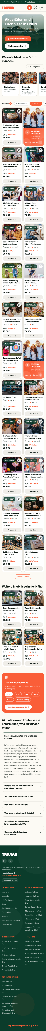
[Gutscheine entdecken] (29, 7)
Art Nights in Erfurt (9, 970)
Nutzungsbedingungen (11, 920)
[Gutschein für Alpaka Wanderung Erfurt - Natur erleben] (19, 266)
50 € (18, 694)
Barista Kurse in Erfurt (33, 907)
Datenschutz (7, 912)
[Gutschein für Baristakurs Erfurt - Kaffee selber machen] (41, 499)
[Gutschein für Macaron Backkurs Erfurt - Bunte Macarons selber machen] (41, 266)
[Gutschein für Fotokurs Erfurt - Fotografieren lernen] (41, 422)
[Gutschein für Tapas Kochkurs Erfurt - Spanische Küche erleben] (41, 305)
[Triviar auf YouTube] (10, 861)
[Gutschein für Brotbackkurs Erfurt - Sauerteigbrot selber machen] (19, 111)
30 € (9, 694)
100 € (35, 694)
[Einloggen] (35, 7)
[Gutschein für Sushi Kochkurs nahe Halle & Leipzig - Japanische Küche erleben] (19, 594)
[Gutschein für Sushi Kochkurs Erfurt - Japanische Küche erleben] (19, 150)
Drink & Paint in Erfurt (10, 966)
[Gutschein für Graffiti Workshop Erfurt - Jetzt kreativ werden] (41, 150)
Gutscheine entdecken (19, 39)
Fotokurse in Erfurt (32, 941)
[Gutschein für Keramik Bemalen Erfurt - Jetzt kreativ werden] (19, 305)
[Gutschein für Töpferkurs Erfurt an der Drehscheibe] (19, 189)
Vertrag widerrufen (10, 880)
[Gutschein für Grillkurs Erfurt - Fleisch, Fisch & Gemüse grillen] (41, 189)
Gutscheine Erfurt (8, 985)
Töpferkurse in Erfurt (33, 911)
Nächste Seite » (23, 577)
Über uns (5, 892)
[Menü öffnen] (41, 7)
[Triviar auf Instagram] (4, 861)
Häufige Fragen (8, 900)
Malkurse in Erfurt (31, 892)
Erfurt (36, 104)
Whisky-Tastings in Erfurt (34, 953)
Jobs (4, 904)
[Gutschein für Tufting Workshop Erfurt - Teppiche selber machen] (41, 228)
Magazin (5, 896)
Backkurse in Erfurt (32, 923)
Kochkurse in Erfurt (32, 896)
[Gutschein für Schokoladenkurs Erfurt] (41, 538)
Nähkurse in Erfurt (32, 919)
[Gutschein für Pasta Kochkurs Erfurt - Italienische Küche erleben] (41, 383)
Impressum (6, 916)
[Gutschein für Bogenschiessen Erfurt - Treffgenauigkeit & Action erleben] (19, 344)
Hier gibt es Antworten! (11, 875)
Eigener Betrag (23, 699)
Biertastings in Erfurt (32, 949)
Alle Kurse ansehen (15, 46)
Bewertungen (7, 924)
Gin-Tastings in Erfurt (33, 945)
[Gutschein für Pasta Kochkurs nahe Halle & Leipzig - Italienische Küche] (19, 632)
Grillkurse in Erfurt (8, 955)
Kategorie (21, 104)
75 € (26, 694)
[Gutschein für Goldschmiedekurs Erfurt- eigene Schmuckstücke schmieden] (19, 538)
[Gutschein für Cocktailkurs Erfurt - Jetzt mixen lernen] (19, 228)
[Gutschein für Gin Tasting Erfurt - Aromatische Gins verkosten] (19, 460)
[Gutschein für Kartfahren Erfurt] (19, 383)
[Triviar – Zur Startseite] (8, 8)
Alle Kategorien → (35, 67)
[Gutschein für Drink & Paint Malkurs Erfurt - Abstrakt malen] (41, 460)
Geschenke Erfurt (8, 981)
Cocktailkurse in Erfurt (33, 915)
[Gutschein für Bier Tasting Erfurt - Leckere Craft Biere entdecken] (19, 422)
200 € (9, 699)
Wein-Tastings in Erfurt (33, 957)
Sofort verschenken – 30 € (18, 707)
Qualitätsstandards (9, 908)
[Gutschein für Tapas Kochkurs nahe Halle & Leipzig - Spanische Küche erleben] (41, 594)
